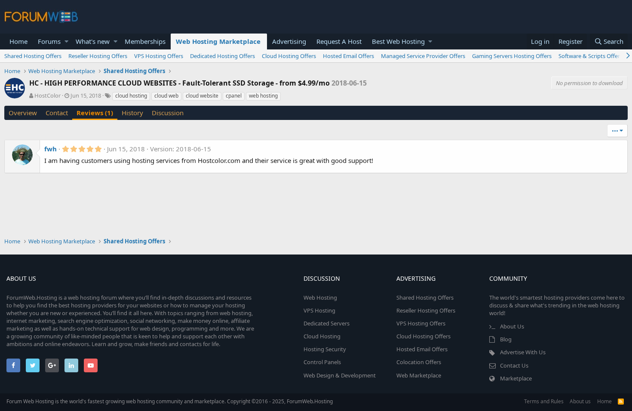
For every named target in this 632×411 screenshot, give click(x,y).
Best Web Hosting (398, 41)
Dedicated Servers (327, 323)
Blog (506, 339)
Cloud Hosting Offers (289, 56)
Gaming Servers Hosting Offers (512, 56)
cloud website (202, 95)
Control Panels (322, 362)
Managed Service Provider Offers (423, 56)
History (132, 112)
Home (18, 41)
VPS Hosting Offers (158, 56)
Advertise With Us (523, 352)
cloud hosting (131, 95)
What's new (93, 41)
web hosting (263, 95)
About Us (512, 326)
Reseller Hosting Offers (97, 56)
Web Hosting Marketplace (218, 41)
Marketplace (516, 378)
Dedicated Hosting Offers (222, 56)
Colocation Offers (418, 362)
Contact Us (514, 365)
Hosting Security (325, 349)
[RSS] (621, 401)
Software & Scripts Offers (590, 56)
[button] (66, 41)
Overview (23, 112)
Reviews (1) (95, 112)
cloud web (166, 95)
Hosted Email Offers (348, 56)
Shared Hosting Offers (32, 56)
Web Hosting (320, 297)
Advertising (289, 41)
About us (580, 401)
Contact (57, 112)
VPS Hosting (319, 310)
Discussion (168, 112)
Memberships (145, 41)
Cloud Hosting (322, 336)
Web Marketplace (418, 375)
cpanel (234, 95)
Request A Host (339, 41)
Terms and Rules (544, 401)
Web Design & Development (340, 375)
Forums (49, 41)
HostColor (47, 95)
